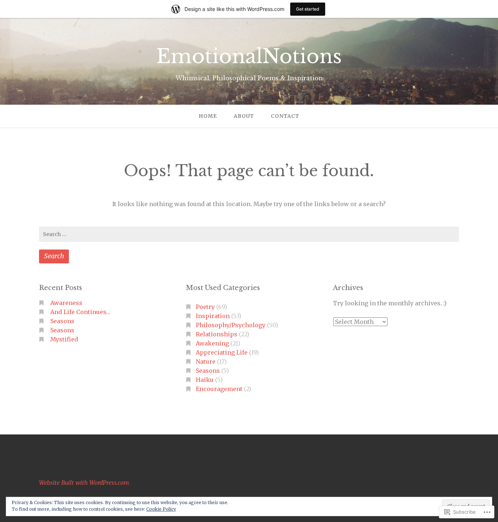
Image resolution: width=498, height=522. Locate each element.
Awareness (66, 302)
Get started (307, 9)
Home (208, 116)
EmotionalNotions (249, 56)
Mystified (64, 339)
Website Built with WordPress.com (84, 482)
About (244, 116)
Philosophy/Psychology (230, 325)
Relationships (216, 334)
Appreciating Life (222, 352)
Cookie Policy (161, 509)
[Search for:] (249, 234)
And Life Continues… (80, 312)
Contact (285, 116)
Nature (205, 361)
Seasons (62, 321)
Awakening (212, 343)
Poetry (205, 306)
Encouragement (219, 389)
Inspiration (213, 316)
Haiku (205, 379)
